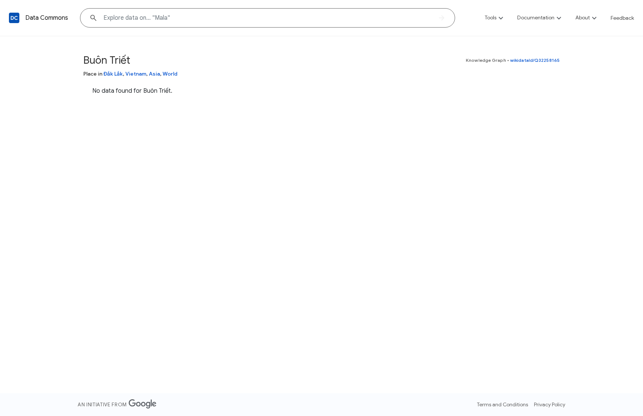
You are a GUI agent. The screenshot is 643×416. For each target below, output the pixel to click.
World (170, 73)
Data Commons (46, 18)
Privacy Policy (549, 404)
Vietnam (135, 73)
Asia (154, 73)
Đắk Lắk (113, 73)
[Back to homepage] (14, 18)
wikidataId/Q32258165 (535, 60)
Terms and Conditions (502, 404)
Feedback (622, 18)
